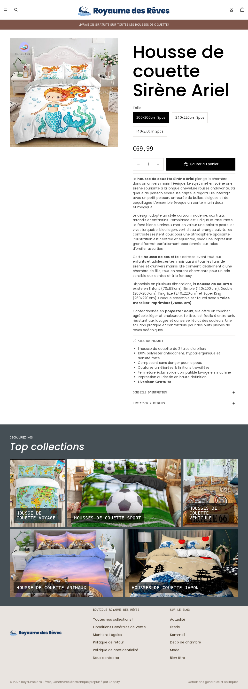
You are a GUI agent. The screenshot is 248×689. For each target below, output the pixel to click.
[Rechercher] (16, 9)
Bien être (177, 657)
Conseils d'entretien (150, 392)
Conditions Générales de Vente (119, 627)
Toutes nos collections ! (113, 619)
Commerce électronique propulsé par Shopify (86, 682)
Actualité (177, 619)
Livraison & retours (149, 403)
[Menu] (5, 9)
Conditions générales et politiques (213, 682)
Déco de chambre (185, 642)
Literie (175, 627)
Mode (174, 650)
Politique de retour (108, 642)
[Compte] (231, 9)
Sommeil (177, 634)
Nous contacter (106, 657)
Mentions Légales (107, 634)
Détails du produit (148, 341)
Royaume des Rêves (36, 682)
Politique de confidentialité (115, 650)
